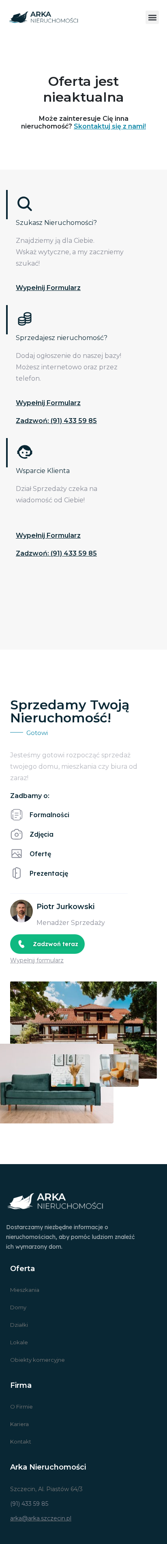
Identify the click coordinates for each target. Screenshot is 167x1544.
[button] (152, 17)
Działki (19, 1325)
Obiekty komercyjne (37, 1359)
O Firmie (21, 1406)
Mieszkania (24, 1290)
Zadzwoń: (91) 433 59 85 (56, 421)
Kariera (19, 1424)
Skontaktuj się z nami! (110, 126)
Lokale (19, 1342)
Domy (18, 1307)
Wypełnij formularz (48, 288)
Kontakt (20, 1441)
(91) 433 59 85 (29, 1503)
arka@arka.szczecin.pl (40, 1518)
